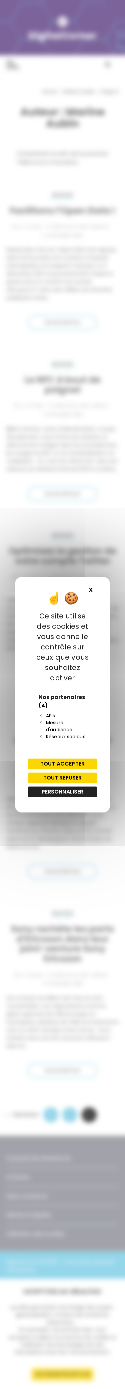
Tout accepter (62, 764)
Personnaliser (63, 792)
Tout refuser (62, 778)
